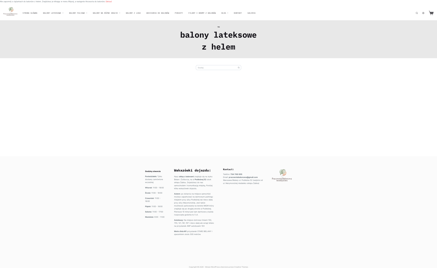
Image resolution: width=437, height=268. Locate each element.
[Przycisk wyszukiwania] (238, 67)
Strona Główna (30, 13)
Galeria (251, 13)
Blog (223, 13)
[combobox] (216, 67)
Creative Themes (241, 267)
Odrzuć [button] (109, 1)
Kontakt (238, 13)
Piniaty (179, 13)
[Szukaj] (417, 13)
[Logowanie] (423, 13)
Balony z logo (133, 13)
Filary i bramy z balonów (202, 13)
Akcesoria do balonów (157, 13)
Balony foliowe (77, 13)
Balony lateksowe (52, 13)
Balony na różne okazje (105, 13)
